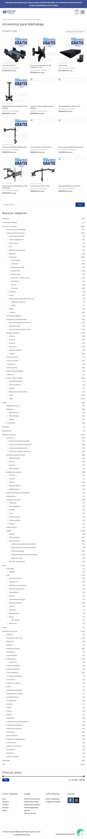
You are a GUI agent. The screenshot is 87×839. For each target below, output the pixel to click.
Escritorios (12, 346)
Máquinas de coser (13, 406)
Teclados (12, 312)
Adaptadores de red (18, 302)
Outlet (4, 627)
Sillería (9, 531)
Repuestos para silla (13, 500)
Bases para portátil (17, 267)
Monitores (12, 254)
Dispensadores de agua (17, 599)
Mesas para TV (14, 412)
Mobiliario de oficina (9, 435)
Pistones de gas (14, 517)
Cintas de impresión (15, 381)
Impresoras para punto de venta (20, 329)
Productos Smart (12, 360)
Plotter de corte (12, 357)
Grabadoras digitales (14, 316)
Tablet (11, 309)
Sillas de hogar (14, 416)
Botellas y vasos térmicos (17, 585)
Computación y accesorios (16, 233)
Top (3, 764)
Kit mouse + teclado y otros (20, 278)
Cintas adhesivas (12, 672)
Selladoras (10, 753)
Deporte (12, 596)
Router (11, 295)
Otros (11, 513)
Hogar (4, 403)
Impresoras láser (14, 326)
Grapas (9, 714)
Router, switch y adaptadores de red (21, 299)
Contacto (5, 805)
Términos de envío (30, 813)
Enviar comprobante (52, 799)
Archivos (12, 336)
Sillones (11, 419)
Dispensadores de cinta (15, 693)
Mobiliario (10, 409)
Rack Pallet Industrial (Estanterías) (18, 493)
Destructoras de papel (14, 690)
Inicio (4, 799)
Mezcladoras (6, 431)
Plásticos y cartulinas (14, 746)
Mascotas (12, 610)
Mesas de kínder (14, 458)
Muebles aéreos (14, 489)
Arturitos (12, 343)
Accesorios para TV (15, 578)
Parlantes (14, 288)
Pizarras (12, 461)
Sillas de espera (14, 537)
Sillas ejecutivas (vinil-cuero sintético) (24, 547)
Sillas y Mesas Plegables (15, 371)
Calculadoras (11, 659)
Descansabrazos (14, 506)
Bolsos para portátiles (16, 236)
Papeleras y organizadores (16, 739)
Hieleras (11, 606)
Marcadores (11, 732)
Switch (13, 305)
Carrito (4, 810)
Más (8, 575)
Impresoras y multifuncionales (17, 319)
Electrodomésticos (15, 603)
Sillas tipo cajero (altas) (17, 561)
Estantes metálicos (15, 350)
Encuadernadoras (13, 697)
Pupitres (12, 465)
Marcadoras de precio (14, 728)
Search (80, 204)
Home (4, 19)
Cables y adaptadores (16, 239)
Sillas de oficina (14, 541)
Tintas (11, 395)
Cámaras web (16, 274)
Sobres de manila (12, 756)
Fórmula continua (15, 385)
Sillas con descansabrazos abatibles (23, 544)
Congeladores (14, 592)
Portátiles (12, 292)
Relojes (11, 617)
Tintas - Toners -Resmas (15, 378)
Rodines (11, 524)
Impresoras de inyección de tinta (20, 322)
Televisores (13, 623)
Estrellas (12, 510)
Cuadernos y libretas (14, 683)
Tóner (11, 399)
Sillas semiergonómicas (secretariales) (24, 554)
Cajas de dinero (12, 655)
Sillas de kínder (14, 468)
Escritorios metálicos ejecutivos (20, 451)
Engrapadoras (11, 700)
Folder (9, 707)
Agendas (10, 634)
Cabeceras (12, 503)
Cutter (9, 686)
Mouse (13, 285)
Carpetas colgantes (13, 665)
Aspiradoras (13, 582)
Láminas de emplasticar (15, 725)
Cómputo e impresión (9, 226)
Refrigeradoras (14, 613)
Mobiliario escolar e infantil (16, 455)
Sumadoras (13, 662)
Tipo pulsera (15, 620)
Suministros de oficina (9, 631)
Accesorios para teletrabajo (16, 229)
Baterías (9, 645)
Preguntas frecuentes (53, 802)
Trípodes (12, 572)
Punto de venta (12, 368)
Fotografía (10, 569)
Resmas (11, 388)
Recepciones (11, 496)
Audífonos (5, 218)
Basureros (10, 641)
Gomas (9, 711)
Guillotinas (10, 718)
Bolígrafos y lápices (13, 648)
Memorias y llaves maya (17, 250)
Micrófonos (15, 281)
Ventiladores (11, 423)
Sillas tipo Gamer (17, 558)
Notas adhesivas (12, 735)
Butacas (11, 534)
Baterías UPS (15, 271)
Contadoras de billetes (14, 676)
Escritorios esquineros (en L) (18, 448)
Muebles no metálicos (14, 472)
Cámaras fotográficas (16, 589)
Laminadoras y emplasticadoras (17, 721)
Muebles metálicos (13, 333)
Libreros (12, 482)
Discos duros (13, 243)
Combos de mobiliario (9, 222)
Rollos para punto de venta (18, 392)
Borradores (10, 652)
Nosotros (5, 802)
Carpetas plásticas (13, 669)
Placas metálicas (14, 520)
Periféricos (13, 257)
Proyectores (11, 364)
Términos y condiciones (32, 799)
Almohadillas (15, 260)
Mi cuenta (5, 807)
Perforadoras (11, 742)
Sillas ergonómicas (17, 551)
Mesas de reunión (15, 486)
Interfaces (5, 427)
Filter (5, 780)
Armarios (12, 339)
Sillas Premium (12, 527)
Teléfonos (10, 374)
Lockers (11, 354)
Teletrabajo (6, 760)
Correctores (11, 679)
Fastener (10, 704)
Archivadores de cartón (15, 638)
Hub (10, 247)
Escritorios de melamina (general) (20, 444)
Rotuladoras (11, 749)
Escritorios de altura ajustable (19, 441)
